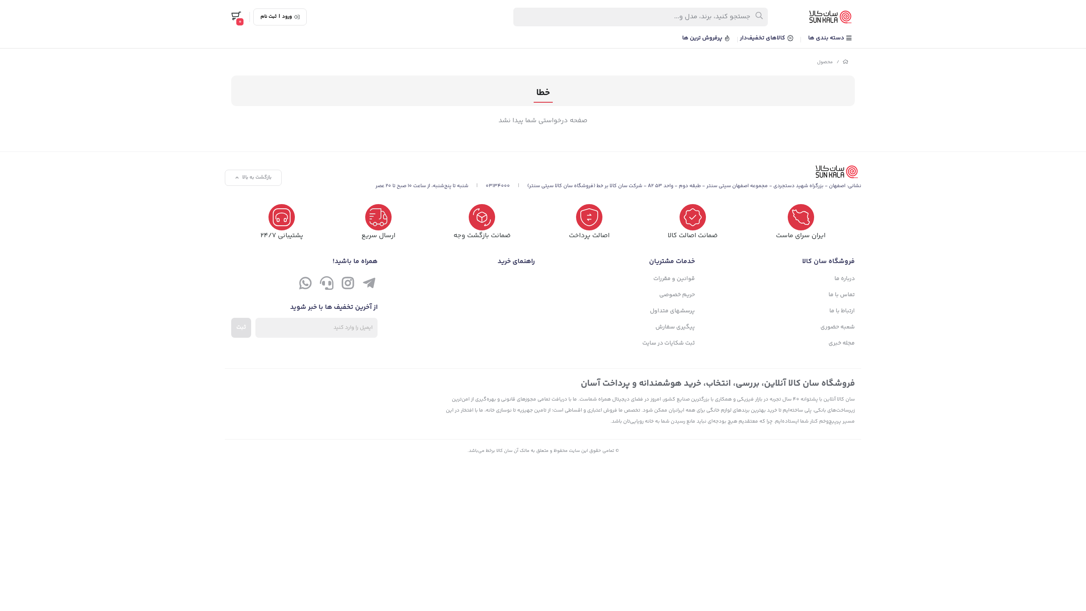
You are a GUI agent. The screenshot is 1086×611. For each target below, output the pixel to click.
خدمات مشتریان (672, 261)
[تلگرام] (369, 285)
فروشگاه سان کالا (828, 261)
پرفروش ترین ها (703, 38)
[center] (759, 17)
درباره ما (844, 278)
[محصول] (618, 171)
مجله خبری (841, 343)
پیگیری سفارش (675, 327)
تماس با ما (841, 295)
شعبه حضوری (837, 327)
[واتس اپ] (305, 285)
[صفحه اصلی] (845, 62)
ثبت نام (268, 17)
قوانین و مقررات (674, 278)
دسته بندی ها (826, 38)
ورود (287, 17)
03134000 (498, 186)
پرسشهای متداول (672, 311)
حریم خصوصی (677, 295)
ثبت (241, 327)
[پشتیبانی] (326, 285)
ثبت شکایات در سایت (668, 343)
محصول (825, 62)
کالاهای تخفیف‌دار (763, 38)
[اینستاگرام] (347, 285)
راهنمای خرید (516, 261)
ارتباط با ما (842, 311)
